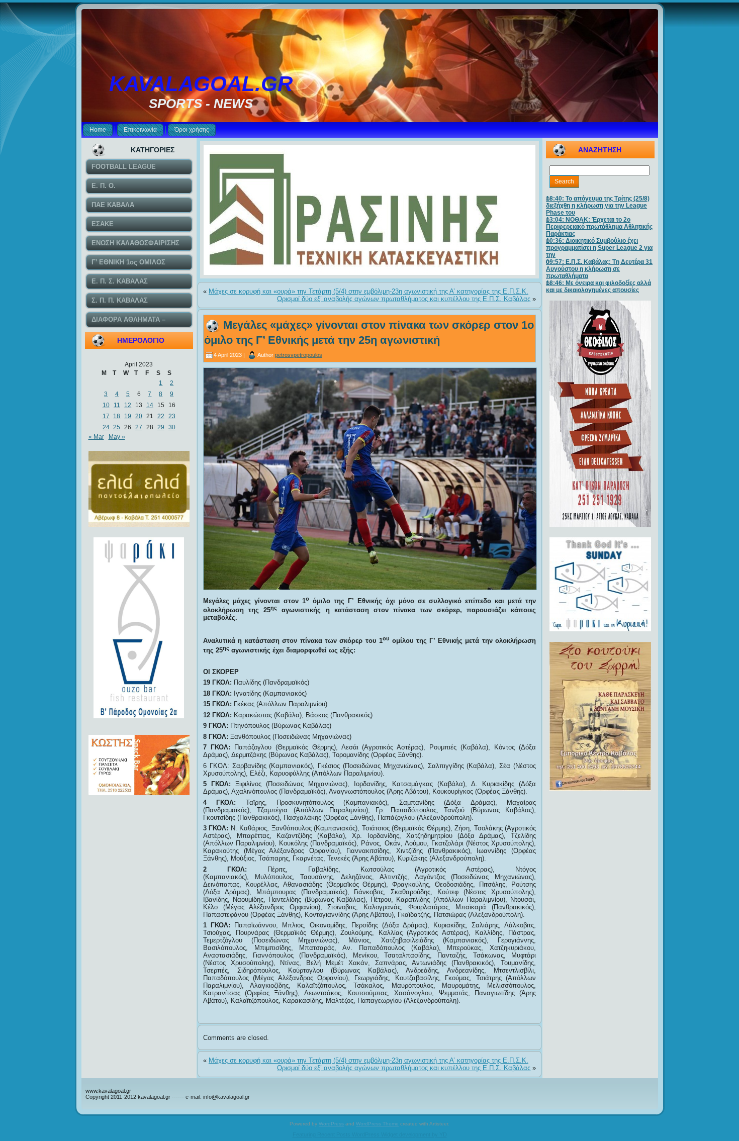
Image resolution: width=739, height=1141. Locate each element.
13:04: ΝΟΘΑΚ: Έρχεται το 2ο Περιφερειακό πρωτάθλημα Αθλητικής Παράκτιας (599, 226)
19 (127, 416)
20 (138, 416)
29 (160, 427)
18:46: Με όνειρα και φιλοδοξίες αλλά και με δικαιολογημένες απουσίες (598, 286)
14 (149, 405)
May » (117, 436)
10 (106, 405)
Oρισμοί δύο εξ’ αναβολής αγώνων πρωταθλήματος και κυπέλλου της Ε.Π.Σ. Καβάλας (403, 299)
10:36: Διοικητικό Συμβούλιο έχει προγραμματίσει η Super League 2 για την (599, 247)
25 (116, 427)
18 (116, 416)
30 (171, 427)
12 (127, 405)
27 (138, 427)
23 (171, 416)
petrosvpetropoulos (298, 355)
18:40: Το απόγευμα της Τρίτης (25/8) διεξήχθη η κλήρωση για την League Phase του (598, 205)
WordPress (331, 1123)
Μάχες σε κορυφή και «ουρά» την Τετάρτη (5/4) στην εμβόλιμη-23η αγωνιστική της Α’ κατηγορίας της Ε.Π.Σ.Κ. (368, 291)
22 (160, 416)
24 (106, 427)
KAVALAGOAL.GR (201, 84)
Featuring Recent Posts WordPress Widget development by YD (370, 1134)
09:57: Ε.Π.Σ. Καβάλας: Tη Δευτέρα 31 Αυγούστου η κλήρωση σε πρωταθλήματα (599, 268)
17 (106, 416)
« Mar (96, 436)
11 (117, 405)
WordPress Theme (377, 1123)
